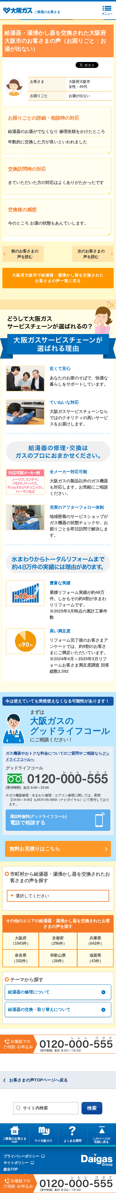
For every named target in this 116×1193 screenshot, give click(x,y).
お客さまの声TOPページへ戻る (38, 1080)
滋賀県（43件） (95, 958)
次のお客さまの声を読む (91, 254)
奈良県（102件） (21, 958)
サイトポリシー (16, 1163)
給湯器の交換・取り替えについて (39, 1009)
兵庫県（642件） (95, 941)
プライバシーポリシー (21, 1156)
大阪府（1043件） (21, 941)
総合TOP (11, 1169)
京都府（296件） (58, 941)
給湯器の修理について (29, 992)
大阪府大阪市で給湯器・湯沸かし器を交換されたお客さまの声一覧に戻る (58, 278)
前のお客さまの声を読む (24, 254)
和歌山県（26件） (58, 958)
